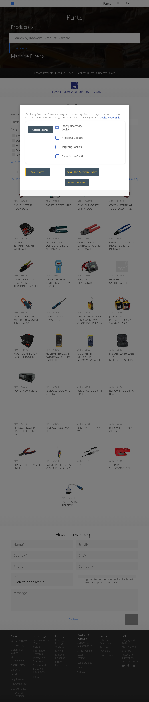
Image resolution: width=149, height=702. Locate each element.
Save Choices (37, 172)
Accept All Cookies (77, 182)
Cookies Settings (40, 129)
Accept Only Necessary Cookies (82, 172)
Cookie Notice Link (109, 117)
